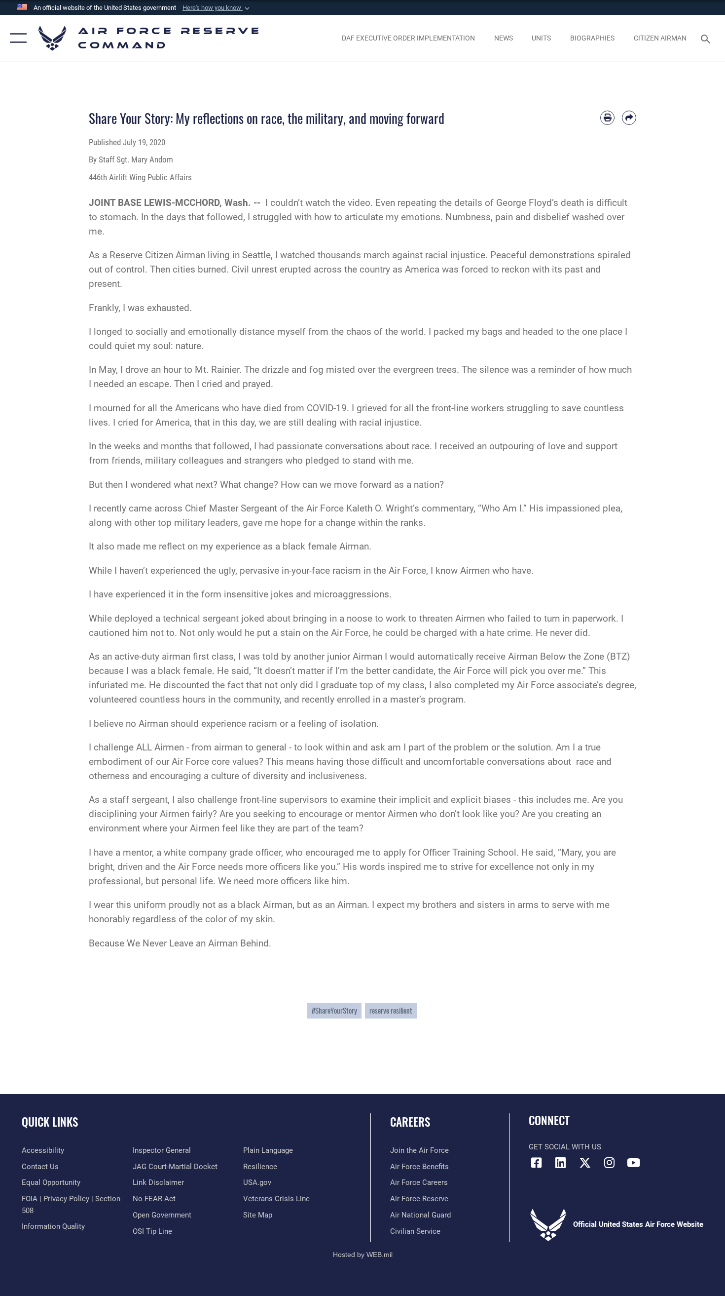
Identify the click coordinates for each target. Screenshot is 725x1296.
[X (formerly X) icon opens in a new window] (585, 1162)
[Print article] (607, 118)
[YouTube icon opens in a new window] (633, 1162)
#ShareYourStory (334, 1010)
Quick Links (50, 1121)
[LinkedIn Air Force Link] (560, 1162)
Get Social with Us (565, 1146)
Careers (410, 1121)
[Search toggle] (707, 38)
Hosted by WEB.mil (363, 1254)
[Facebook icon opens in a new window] (536, 1162)
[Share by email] (629, 118)
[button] (217, 8)
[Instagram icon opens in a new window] (609, 1162)
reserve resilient (390, 1010)
